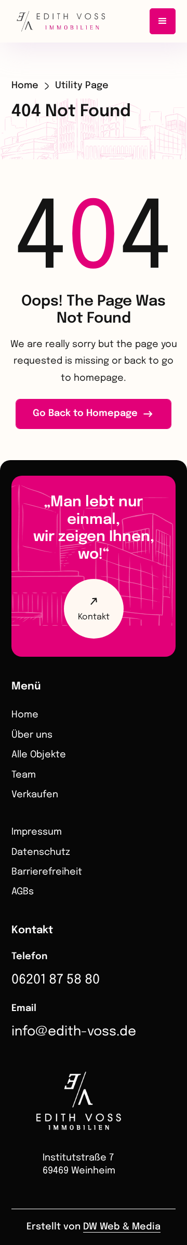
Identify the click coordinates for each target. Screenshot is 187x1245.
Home (24, 85)
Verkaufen (34, 794)
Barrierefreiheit (46, 872)
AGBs (22, 891)
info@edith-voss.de (73, 1032)
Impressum (36, 832)
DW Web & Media (122, 1227)
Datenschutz (40, 852)
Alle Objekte (38, 754)
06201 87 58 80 (55, 980)
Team (23, 775)
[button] (163, 21)
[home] (56, 21)
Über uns (31, 735)
